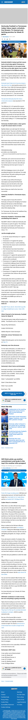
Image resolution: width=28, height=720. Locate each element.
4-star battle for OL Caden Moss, (15, 497)
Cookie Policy (4, 702)
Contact (3, 694)
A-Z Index (19, 704)
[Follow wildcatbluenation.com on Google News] (25, 400)
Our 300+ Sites (21, 694)
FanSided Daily (5, 697)
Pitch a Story (20, 697)
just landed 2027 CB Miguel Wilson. (14, 499)
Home (2, 447)
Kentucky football (9, 447)
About (2, 692)
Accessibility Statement (7, 704)
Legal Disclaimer (21, 702)
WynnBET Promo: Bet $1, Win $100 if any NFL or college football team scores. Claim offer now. (13, 309)
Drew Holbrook (6, 468)
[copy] (10, 39)
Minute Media (8, 710)
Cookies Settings (5, 707)
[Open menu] (2, 2)
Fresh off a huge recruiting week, (10, 493)
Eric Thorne (6, 36)
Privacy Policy (4, 699)
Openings (19, 692)
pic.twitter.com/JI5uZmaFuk (9, 152)
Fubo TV (5, 342)
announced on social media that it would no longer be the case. (13, 625)
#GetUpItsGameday (6, 150)
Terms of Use (20, 699)
